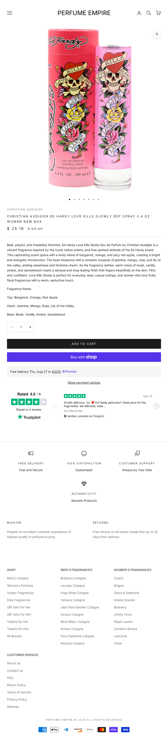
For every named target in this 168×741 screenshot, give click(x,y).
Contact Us (15, 670)
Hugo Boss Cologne (75, 593)
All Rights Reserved (104, 719)
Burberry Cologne (73, 578)
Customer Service (22, 655)
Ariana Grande (124, 600)
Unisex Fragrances (20, 593)
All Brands (14, 636)
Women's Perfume (20, 585)
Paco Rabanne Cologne (77, 636)
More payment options (84, 382)
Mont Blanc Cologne (75, 621)
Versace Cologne (73, 600)
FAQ (10, 678)
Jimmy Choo (123, 614)
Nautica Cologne (72, 643)
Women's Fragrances (132, 570)
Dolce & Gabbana (126, 593)
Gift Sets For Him (19, 614)
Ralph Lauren (123, 621)
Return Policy (16, 685)
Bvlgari (119, 585)
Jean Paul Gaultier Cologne (80, 607)
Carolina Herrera (125, 629)
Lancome (120, 636)
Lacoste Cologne (73, 585)
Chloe (118, 643)
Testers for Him (18, 629)
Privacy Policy (17, 699)
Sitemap (13, 706)
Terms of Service (19, 692)
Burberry (120, 607)
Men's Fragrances (76, 570)
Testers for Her (17, 621)
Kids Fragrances (18, 600)
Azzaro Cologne (72, 614)
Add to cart (84, 343)
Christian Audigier (25, 209)
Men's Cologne (17, 578)
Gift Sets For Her (18, 607)
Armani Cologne (72, 629)
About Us (13, 663)
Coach (118, 578)
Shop (11, 570)
